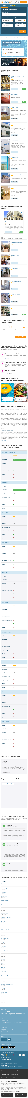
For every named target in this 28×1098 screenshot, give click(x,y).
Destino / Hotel (5, 12)
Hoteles (2, 37)
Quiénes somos (5, 1011)
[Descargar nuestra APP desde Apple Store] (12, 1047)
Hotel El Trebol (5, 662)
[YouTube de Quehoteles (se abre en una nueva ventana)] (9, 1039)
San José (3, 980)
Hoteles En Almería (17, 37)
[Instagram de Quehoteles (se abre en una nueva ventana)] (5, 1039)
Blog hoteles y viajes (7, 1030)
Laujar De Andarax (5, 950)
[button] (23, 2)
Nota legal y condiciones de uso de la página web (11, 1070)
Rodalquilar (3, 971)
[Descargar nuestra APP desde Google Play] (4, 1047)
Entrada (5, 17)
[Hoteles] (6, 2)
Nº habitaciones (5, 23)
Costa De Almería (5, 913)
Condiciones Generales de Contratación (9, 1077)
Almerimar (3, 904)
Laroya (2, 942)
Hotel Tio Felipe (5, 512)
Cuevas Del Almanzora (6, 917)
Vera (2, 996)
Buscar (22, 31)
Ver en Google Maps (8, 783)
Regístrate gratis (8, 358)
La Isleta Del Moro (5, 938)
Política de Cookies (5, 1074)
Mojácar (3, 959)
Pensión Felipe (5, 482)
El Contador (3, 921)
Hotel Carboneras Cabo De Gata (8, 452)
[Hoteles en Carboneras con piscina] (7, 392)
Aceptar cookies (20, 1094)
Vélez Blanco (4, 992)
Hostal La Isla (5, 572)
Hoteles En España (9, 37)
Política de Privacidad (14, 1074)
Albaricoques (4, 896)
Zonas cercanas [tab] (5, 877)
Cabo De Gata (4, 909)
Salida (17, 17)
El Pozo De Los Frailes (6, 929)
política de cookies (16, 1091)
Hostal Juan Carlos (15, 268)
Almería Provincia (5, 900)
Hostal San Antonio (16, 294)
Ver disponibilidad (20, 336)
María (2, 955)
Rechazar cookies (7, 1094)
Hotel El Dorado (15, 255)
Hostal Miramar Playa (6, 632)
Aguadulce (3, 892)
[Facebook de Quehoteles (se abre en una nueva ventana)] (2, 1039)
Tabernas (3, 988)
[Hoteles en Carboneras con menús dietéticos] (20, 392)
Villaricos (3, 1000)
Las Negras (3, 946)
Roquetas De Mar (5, 975)
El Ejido (2, 925)
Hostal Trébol (14, 307)
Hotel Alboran (5, 602)
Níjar (2, 963)
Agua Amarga (4, 888)
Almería (3, 883)
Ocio (11, 5)
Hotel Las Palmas (5, 542)
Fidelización (4, 1020)
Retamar (3, 967)
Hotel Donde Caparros (16, 242)
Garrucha (3, 934)
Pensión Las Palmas (16, 281)
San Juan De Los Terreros (7, 984)
